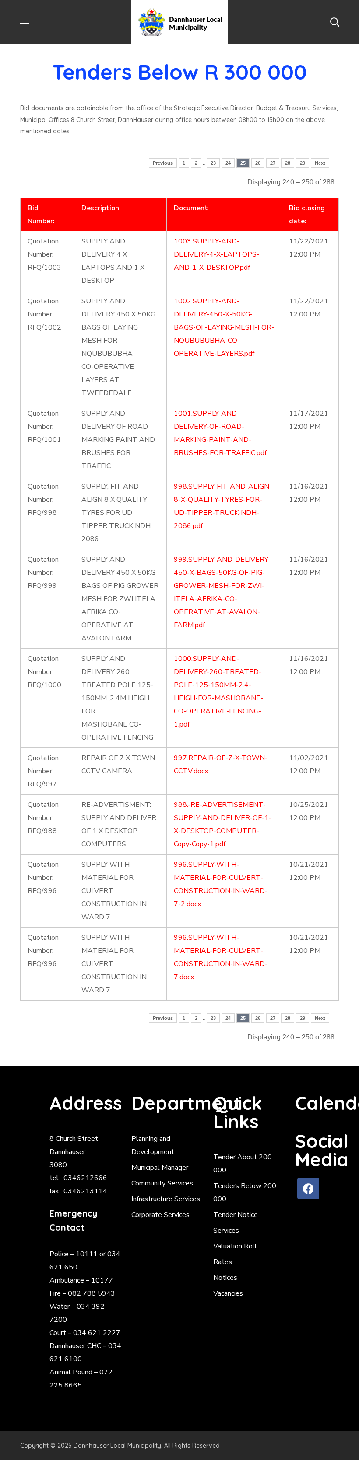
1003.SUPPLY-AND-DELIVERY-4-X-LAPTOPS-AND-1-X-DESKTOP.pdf (216, 254)
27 (272, 163)
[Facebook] (308, 1188)
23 (213, 163)
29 (302, 163)
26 (257, 163)
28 (287, 163)
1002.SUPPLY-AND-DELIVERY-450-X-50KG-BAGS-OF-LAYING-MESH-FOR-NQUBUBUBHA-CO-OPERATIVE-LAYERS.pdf (224, 327)
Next (320, 163)
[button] (334, 22)
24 (228, 163)
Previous (163, 163)
